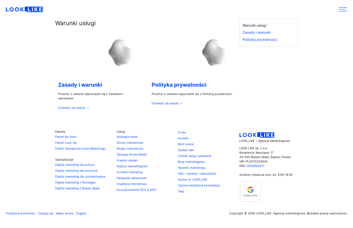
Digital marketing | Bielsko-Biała (77, 188)
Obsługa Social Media (132, 154)
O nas (182, 132)
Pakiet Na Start (65, 137)
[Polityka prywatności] (192, 52)
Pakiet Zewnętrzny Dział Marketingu (80, 148)
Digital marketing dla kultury (75, 165)
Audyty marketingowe (132, 166)
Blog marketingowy (191, 162)
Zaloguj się (45, 213)
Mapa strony (65, 213)
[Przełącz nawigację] (343, 9)
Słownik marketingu (191, 167)
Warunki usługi (255, 25)
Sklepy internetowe (130, 148)
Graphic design (127, 160)
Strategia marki (127, 137)
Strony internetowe (130, 142)
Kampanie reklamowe (131, 178)
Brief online (186, 144)
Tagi (181, 191)
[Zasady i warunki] (99, 52)
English (81, 213)
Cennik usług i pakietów (194, 156)
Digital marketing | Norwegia (75, 182)
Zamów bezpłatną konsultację (199, 185)
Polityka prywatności (179, 85)
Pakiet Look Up (66, 142)
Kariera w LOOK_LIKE (192, 179)
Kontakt (183, 138)
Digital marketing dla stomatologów (80, 176)
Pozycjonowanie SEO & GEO (136, 190)
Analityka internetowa (132, 184)
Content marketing (130, 172)
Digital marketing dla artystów (76, 170)
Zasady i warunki (80, 85)
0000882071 (255, 166)
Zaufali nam (186, 150)
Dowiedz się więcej (72, 107)
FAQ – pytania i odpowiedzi (197, 173)
